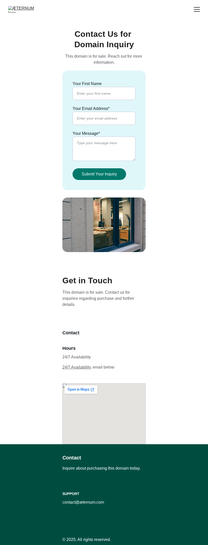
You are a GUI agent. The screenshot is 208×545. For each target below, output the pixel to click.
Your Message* (86, 133)
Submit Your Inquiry (99, 174)
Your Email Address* (91, 108)
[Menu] (197, 9)
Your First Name (87, 83)
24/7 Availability (76, 367)
